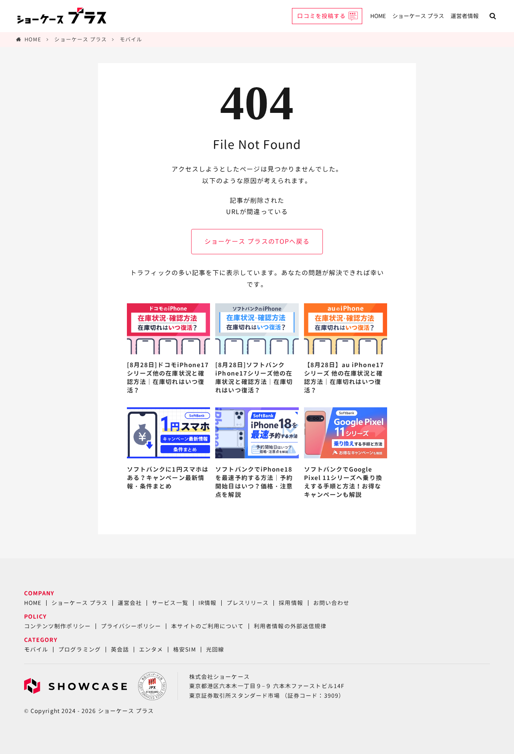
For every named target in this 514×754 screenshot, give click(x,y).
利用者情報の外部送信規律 (290, 626)
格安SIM (184, 649)
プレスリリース (247, 603)
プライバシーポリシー (131, 626)
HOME (378, 16)
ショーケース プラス (418, 16)
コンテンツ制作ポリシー (57, 626)
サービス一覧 (170, 603)
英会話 (120, 649)
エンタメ (151, 649)
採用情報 (291, 603)
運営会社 (130, 603)
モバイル (131, 39)
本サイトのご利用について (207, 626)
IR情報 (207, 603)
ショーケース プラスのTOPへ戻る (257, 241)
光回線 (215, 649)
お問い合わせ (331, 603)
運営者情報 (465, 16)
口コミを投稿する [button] (321, 16)
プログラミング (79, 649)
